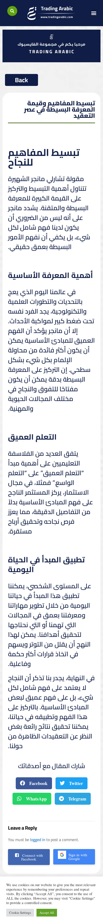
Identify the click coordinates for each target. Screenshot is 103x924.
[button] (12, 11)
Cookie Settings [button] (20, 912)
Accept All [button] (47, 912)
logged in (37, 839)
